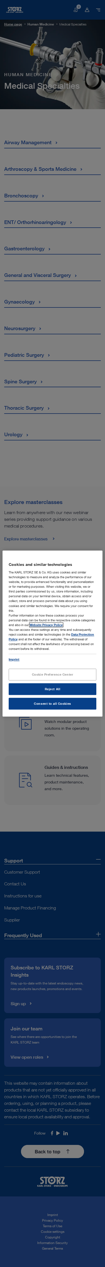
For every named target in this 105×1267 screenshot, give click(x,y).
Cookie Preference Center (52, 674)
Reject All (52, 689)
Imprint (14, 659)
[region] (52, 633)
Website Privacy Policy (46, 625)
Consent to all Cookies (52, 703)
